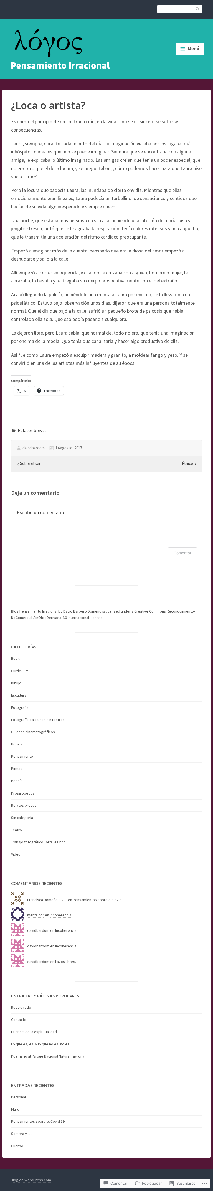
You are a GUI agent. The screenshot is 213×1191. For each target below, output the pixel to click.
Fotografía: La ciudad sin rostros (38, 719)
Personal (18, 1096)
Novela (16, 744)
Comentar (182, 552)
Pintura (17, 768)
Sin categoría (22, 817)
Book (15, 658)
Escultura (18, 695)
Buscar (198, 8)
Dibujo (16, 683)
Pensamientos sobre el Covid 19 (38, 1121)
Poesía (16, 780)
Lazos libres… (67, 961)
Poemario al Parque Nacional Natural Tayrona (47, 1056)
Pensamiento (22, 756)
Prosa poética (22, 793)
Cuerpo (17, 1145)
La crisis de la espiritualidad (34, 1031)
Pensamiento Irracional (60, 65)
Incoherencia (60, 914)
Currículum (20, 670)
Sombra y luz (21, 1133)
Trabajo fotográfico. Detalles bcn (38, 841)
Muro (15, 1109)
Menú (193, 48)
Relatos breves (32, 430)
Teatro (16, 829)
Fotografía (20, 707)
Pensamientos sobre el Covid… (99, 899)
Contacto (18, 1019)
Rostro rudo (21, 1007)
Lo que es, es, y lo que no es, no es (40, 1043)
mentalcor (35, 914)
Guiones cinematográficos (33, 731)
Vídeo (16, 854)
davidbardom (33, 448)
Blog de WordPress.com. (31, 1179)
